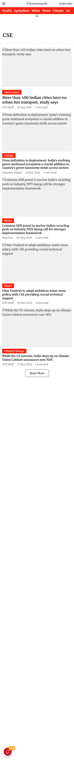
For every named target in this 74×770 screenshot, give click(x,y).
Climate (58, 10)
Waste (46, 10)
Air (68, 10)
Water (36, 10)
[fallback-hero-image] (37, 67)
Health (7, 10)
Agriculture (22, 10)
